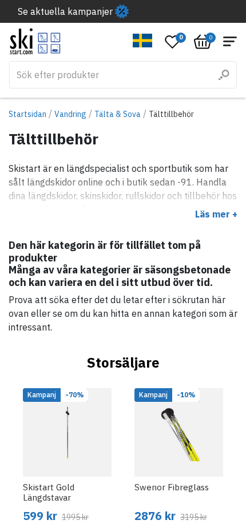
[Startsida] (35, 41)
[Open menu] (230, 41)
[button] (143, 41)
